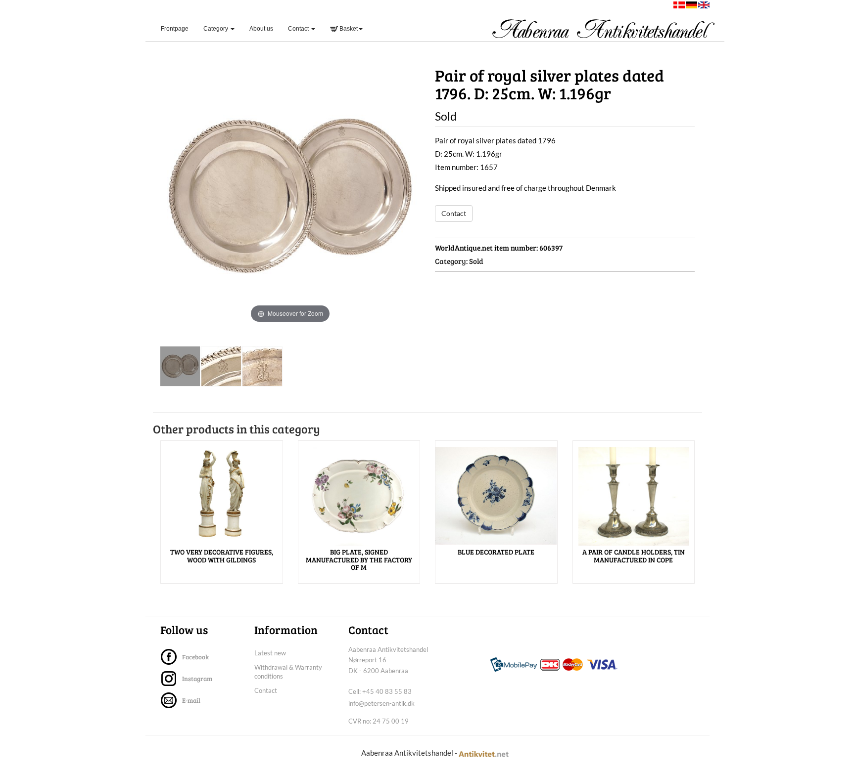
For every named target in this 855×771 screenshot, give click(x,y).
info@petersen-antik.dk (381, 703)
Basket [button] (348, 28)
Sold (476, 261)
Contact (453, 213)
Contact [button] (299, 28)
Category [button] (216, 28)
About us (261, 28)
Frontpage (178, 28)
